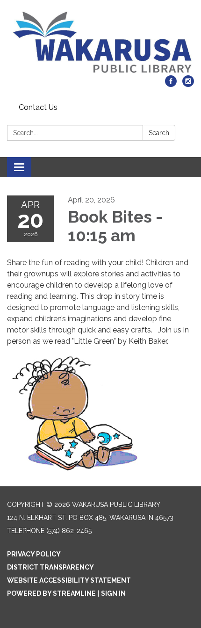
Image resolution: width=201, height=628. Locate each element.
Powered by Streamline (51, 593)
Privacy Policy (34, 554)
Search (159, 133)
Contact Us (38, 107)
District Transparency (50, 567)
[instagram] (188, 84)
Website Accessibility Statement (69, 580)
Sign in (113, 593)
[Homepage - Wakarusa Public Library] (100, 42)
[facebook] (171, 84)
